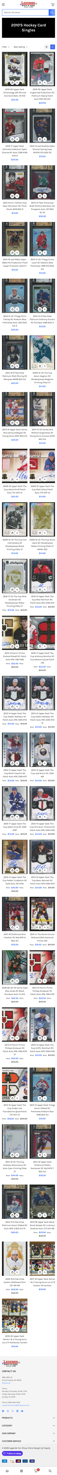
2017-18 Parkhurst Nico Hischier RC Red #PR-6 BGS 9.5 (15, 937)
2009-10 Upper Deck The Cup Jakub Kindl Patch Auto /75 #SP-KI (14, 489)
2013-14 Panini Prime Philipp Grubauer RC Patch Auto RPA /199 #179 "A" (15, 1050)
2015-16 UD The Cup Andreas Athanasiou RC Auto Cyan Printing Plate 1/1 (15, 1167)
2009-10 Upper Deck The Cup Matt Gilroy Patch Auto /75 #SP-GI (42, 489)
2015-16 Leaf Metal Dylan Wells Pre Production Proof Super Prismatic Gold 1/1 (14, 262)
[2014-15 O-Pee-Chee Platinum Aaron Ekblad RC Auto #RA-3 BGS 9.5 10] (14, 1202)
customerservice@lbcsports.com (15, 1405)
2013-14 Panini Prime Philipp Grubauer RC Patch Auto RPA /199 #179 (42, 990)
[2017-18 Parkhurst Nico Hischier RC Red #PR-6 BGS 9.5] (14, 914)
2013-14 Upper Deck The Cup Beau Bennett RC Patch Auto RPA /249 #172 (42, 880)
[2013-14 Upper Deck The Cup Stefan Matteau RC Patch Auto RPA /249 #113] (14, 693)
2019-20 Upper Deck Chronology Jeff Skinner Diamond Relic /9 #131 (14, 92)
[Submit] (52, 12)
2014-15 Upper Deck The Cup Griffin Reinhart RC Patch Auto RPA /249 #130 (42, 1048)
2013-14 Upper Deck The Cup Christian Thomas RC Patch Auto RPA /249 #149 (42, 826)
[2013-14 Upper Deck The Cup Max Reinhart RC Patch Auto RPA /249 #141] (42, 576)
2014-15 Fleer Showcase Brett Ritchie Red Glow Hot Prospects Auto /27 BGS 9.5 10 (42, 207)
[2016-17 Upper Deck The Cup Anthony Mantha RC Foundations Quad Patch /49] (42, 633)
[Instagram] (8, 1411)
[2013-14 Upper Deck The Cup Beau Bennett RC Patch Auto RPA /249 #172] (42, 857)
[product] (7, 1471)
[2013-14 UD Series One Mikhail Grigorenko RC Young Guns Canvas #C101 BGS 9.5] (42, 409)
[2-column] (52, 46)
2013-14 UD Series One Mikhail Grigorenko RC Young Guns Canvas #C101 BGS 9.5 (42, 434)
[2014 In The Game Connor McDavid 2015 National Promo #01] (42, 914)
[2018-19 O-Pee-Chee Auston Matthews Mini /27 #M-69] (14, 1259)
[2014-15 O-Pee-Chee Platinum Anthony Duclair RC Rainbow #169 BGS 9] (42, 296)
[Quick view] (17, 82)
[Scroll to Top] (52, 1460)
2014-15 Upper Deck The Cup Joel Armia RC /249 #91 (42, 773)
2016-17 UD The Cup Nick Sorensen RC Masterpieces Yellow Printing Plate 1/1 (15, 601)
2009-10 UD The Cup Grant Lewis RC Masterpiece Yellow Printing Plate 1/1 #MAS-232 (42, 544)
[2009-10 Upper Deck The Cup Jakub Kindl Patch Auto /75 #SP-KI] (14, 466)
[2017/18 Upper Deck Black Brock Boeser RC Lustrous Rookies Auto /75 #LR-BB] (42, 1202)
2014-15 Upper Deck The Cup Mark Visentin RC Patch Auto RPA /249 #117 (15, 773)
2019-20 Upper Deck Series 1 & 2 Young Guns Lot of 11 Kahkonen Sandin (14, 1339)
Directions (6, 1383)
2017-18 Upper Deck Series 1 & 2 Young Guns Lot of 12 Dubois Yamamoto (42, 1282)
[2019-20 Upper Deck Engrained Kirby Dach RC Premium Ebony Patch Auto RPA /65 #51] (42, 69)
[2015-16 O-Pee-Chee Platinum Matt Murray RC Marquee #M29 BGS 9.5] (14, 352)
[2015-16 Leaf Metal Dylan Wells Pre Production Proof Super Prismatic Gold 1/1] (14, 239)
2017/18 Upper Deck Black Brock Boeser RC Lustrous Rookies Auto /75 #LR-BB (42, 1225)
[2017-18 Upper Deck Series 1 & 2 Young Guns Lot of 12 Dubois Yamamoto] (42, 1259)
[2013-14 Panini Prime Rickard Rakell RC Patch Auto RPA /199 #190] (14, 633)
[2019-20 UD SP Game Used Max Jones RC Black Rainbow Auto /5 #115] (14, 967)
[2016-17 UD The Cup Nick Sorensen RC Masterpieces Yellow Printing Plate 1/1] (14, 576)
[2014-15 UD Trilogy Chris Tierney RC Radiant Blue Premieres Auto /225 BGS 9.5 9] (14, 296)
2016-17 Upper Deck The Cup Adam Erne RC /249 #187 (14, 826)
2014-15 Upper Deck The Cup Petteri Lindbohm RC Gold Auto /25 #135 (15, 880)
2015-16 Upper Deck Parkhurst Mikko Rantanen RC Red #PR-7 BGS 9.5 (42, 1167)
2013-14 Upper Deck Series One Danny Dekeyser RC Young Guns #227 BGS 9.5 (14, 432)
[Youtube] (22, 1411)
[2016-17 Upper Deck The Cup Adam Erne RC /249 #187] (14, 803)
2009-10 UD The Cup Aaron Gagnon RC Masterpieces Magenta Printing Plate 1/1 (42, 378)
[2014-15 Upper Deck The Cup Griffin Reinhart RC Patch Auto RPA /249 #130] (42, 1024)
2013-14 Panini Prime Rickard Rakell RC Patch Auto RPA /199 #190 (14, 656)
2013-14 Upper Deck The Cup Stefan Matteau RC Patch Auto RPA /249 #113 (15, 716)
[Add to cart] (12, 82)
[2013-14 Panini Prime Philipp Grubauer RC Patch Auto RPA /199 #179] (42, 967)
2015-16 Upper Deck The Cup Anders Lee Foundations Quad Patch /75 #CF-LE (15, 1110)
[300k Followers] (3, 1411)
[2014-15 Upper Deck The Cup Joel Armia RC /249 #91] (42, 750)
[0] (52, 4)
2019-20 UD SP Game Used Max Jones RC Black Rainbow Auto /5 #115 (14, 990)
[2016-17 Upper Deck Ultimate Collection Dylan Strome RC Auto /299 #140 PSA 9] (14, 126)
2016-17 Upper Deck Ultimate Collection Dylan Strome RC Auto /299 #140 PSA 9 (14, 151)
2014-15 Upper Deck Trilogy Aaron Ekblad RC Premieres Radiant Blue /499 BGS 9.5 (42, 1110)
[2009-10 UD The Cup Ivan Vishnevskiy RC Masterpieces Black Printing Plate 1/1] (14, 519)
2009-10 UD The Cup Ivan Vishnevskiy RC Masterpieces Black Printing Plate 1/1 (15, 544)
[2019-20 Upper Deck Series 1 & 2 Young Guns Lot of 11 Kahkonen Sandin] (14, 1316)
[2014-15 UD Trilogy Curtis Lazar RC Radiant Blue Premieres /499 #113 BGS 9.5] (42, 239)
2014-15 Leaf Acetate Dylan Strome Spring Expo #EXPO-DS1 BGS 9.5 (42, 149)
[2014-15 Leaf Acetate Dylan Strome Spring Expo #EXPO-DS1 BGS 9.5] (42, 126)
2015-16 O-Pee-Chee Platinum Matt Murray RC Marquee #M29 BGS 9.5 (14, 376)
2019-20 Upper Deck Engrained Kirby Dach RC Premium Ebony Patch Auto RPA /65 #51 (42, 94)
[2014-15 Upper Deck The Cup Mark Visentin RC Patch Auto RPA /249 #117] (14, 750)
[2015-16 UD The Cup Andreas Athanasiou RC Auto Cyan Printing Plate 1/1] (14, 1141)
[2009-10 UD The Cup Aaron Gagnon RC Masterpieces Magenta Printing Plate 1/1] (42, 352)
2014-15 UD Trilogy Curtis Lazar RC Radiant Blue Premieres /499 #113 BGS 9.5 (42, 264)
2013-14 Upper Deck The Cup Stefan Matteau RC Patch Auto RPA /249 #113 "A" (42, 718)
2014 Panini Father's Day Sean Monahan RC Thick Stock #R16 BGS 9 (15, 205)
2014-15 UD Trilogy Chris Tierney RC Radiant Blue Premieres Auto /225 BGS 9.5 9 (15, 321)
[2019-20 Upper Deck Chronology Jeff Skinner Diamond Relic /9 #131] (14, 69)
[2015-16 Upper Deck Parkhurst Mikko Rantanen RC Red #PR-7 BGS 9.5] (42, 1141)
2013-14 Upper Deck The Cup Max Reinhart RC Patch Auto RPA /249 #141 (42, 599)
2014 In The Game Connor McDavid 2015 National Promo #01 (42, 937)
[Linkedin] (17, 1411)
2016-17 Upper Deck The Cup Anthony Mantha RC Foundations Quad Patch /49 (42, 658)
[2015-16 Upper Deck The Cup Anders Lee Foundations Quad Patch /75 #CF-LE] (14, 1085)
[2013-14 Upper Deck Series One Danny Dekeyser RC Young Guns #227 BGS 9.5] (14, 409)
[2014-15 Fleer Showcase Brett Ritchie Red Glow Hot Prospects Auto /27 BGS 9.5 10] (42, 182)
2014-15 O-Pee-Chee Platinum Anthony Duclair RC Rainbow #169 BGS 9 (42, 319)
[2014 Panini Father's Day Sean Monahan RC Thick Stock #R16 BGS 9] (14, 182)
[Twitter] (13, 1411)
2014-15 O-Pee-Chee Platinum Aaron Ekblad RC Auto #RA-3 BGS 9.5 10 (14, 1225)
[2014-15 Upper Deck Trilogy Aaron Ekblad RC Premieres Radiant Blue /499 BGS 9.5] (42, 1085)
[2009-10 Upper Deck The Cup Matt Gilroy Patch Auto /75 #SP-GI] (42, 466)
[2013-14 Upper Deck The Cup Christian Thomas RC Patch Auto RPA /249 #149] (42, 803)
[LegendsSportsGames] (28, 4)
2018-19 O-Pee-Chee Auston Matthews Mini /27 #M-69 (15, 1282)
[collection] (21, 1471)
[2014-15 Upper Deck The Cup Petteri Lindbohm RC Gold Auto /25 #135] (14, 857)
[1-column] (46, 46)
